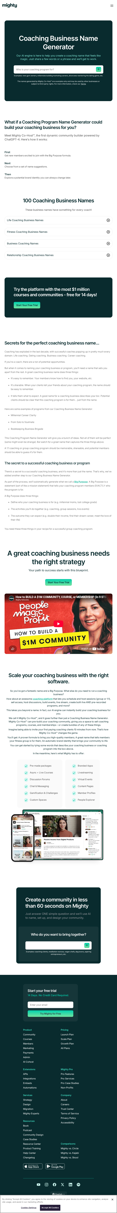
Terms (83, 84)
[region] (58, 1204)
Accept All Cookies (50, 1207)
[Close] (112, 1199)
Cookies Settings (28, 1207)
